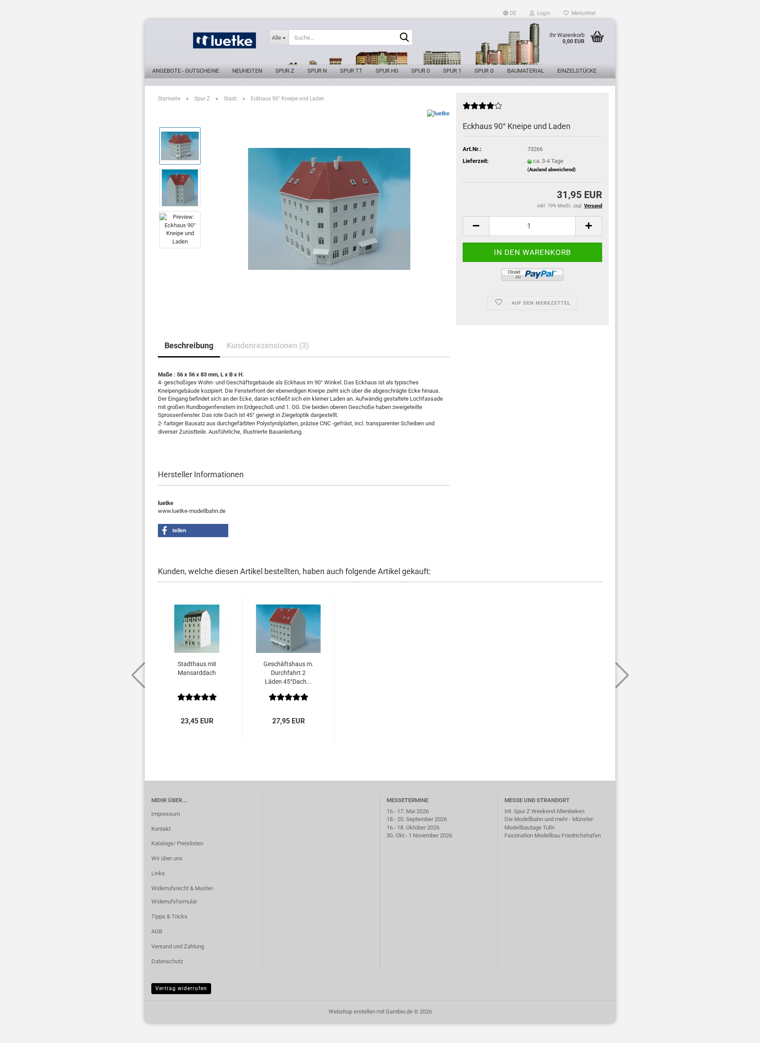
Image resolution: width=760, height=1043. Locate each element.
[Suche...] (404, 38)
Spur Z (284, 70)
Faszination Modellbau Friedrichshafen (552, 835)
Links (158, 873)
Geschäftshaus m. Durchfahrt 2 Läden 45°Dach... (288, 672)
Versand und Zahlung (177, 946)
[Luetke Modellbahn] (203, 44)
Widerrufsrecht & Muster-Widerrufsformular (182, 895)
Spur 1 (452, 70)
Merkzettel (582, 13)
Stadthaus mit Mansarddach (197, 668)
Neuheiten (247, 70)
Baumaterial (525, 70)
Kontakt (161, 829)
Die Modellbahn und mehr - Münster (548, 819)
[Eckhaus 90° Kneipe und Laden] (329, 208)
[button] (510, 13)
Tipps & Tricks (169, 916)
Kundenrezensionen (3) (268, 345)
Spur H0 (387, 70)
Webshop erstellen (352, 1011)
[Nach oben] (736, 1030)
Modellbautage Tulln (529, 827)
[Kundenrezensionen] (482, 109)
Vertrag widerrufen (181, 988)
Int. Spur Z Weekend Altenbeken (544, 811)
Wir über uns (167, 858)
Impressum (165, 814)
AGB (156, 931)
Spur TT (351, 70)
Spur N (317, 70)
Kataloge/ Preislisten (177, 843)
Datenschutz (167, 961)
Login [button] (542, 13)
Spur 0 (420, 70)
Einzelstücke (576, 70)
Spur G (484, 70)
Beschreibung (188, 345)
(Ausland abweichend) (551, 170)
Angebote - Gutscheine (185, 70)
